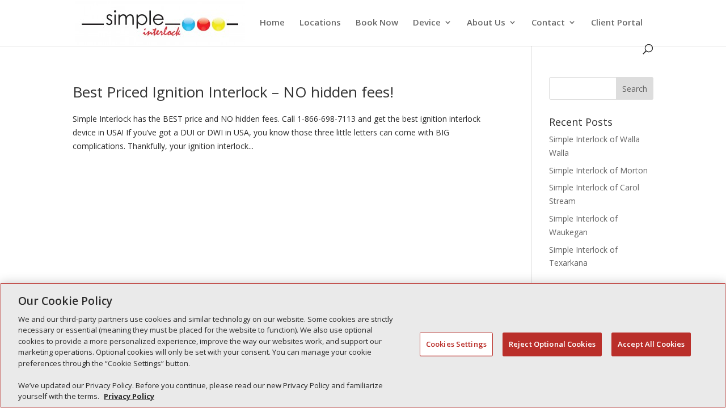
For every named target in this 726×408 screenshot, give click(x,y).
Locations (320, 23)
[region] (363, 345)
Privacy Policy (129, 396)
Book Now (377, 23)
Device (427, 23)
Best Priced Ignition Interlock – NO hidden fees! (233, 92)
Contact (548, 23)
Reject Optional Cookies (552, 344)
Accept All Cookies (651, 344)
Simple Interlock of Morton (598, 170)
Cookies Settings (456, 344)
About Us (486, 23)
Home (272, 23)
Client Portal (617, 23)
